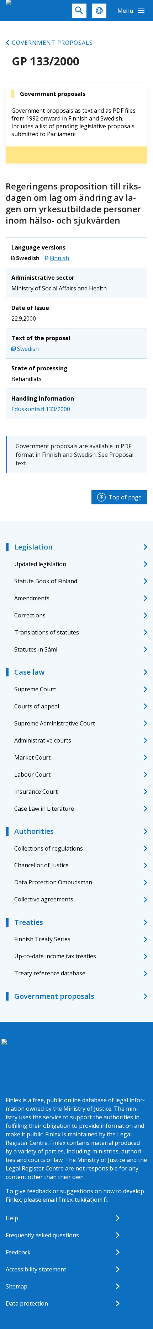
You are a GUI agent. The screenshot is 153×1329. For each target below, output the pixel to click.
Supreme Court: (35, 689)
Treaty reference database (49, 973)
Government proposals (52, 43)
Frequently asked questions (42, 1235)
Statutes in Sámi (35, 649)
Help (12, 1218)
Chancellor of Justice (41, 865)
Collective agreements (43, 899)
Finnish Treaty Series (42, 939)
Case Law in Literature (44, 809)
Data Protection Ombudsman (53, 882)
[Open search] (79, 11)
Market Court (32, 757)
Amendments (31, 598)
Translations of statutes (46, 632)
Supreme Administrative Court (54, 723)
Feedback (18, 1252)
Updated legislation (40, 564)
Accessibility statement (36, 1269)
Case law (29, 672)
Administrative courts (42, 740)
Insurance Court (36, 791)
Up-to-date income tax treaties (55, 956)
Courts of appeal (36, 706)
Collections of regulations (48, 848)
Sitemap (16, 1286)
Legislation (33, 547)
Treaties (28, 922)
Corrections (30, 615)
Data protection (27, 1303)
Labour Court (32, 774)
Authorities (34, 831)
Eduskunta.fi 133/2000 (40, 409)
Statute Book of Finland (45, 581)
